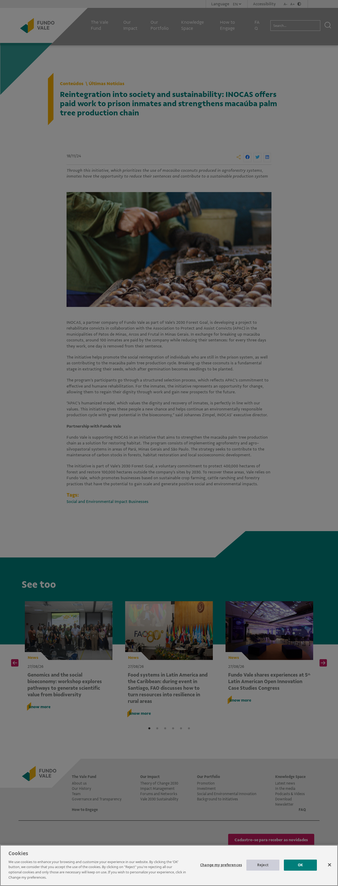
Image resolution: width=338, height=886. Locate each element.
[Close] (329, 864)
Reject (263, 865)
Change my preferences (221, 865)
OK (300, 865)
